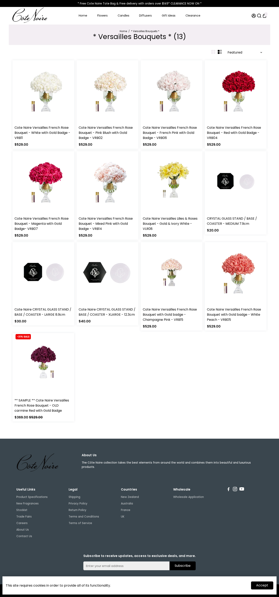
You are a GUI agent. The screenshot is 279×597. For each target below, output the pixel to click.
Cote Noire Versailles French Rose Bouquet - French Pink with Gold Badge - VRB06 (170, 132)
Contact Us (24, 536)
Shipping (74, 497)
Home (83, 15)
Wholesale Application (188, 497)
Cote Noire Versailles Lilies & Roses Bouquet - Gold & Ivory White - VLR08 (170, 223)
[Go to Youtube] (241, 489)
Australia (127, 503)
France (125, 510)
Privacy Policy (78, 503)
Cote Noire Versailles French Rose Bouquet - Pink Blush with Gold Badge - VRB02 (106, 132)
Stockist (21, 510)
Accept (262, 585)
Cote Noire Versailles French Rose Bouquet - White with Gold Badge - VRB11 (42, 132)
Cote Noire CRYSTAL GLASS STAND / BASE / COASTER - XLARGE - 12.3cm (107, 312)
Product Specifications (32, 497)
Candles (123, 15)
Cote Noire (22, 122)
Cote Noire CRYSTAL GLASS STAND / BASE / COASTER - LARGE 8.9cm (43, 312)
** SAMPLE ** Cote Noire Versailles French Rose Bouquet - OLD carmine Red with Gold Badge (42, 405)
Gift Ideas (168, 15)
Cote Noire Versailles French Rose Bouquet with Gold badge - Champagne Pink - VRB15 (170, 314)
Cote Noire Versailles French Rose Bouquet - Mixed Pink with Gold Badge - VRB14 (106, 223)
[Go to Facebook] (228, 489)
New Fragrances (27, 503)
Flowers (102, 15)
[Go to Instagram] (235, 489)
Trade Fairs (24, 517)
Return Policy (77, 510)
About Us (22, 530)
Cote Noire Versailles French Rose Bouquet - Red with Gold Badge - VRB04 (234, 132)
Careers (22, 523)
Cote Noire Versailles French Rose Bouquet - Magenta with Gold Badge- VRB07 (42, 223)
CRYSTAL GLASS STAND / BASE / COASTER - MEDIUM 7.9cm (232, 221)
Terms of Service (80, 523)
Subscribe (183, 565)
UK (122, 517)
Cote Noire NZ (88, 122)
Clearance (192, 15)
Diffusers (145, 15)
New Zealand (130, 497)
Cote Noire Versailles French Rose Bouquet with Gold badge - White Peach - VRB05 (234, 314)
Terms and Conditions (84, 517)
